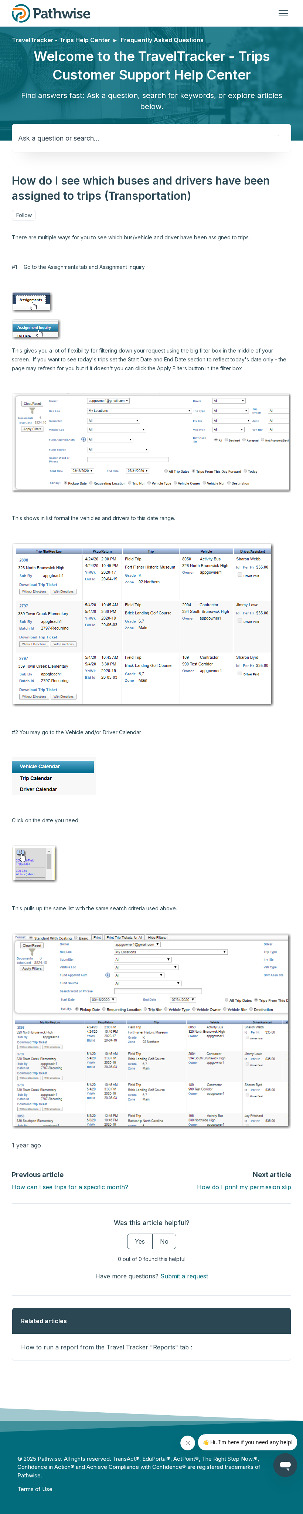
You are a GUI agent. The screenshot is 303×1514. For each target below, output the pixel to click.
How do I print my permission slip (244, 1187)
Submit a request (184, 1276)
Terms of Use (34, 1489)
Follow (24, 215)
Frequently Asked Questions (162, 40)
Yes (140, 1241)
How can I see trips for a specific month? (70, 1187)
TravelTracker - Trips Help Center (61, 40)
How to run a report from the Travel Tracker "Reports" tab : (106, 1347)
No (164, 1241)
